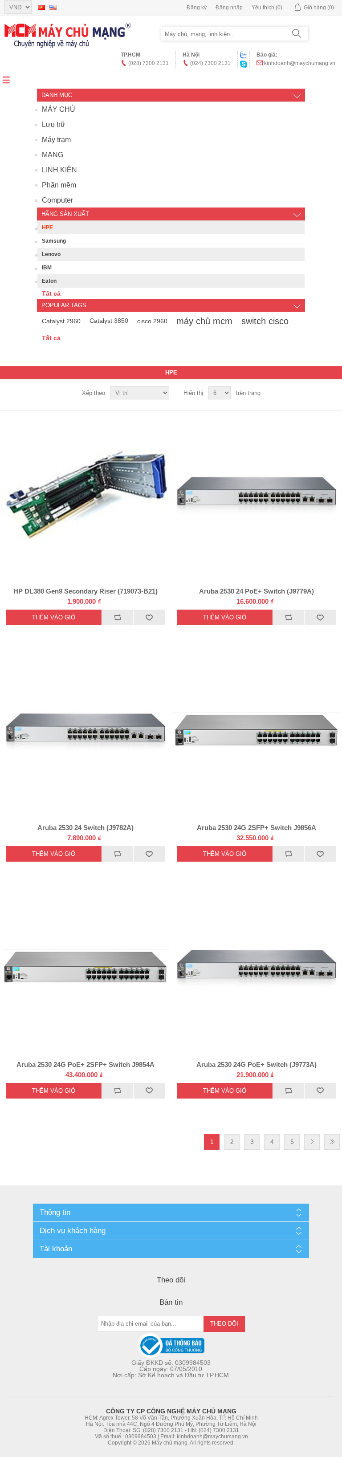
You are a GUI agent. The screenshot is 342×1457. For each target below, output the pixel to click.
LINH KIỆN (59, 170)
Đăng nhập (229, 7)
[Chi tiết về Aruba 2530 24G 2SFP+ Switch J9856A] (256, 731)
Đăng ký (197, 7)
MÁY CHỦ (58, 109)
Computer (57, 200)
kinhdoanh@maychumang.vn (299, 63)
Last (332, 1142)
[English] (53, 7)
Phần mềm (59, 185)
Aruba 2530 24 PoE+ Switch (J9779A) (256, 591)
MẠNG (52, 155)
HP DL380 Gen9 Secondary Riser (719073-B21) (85, 591)
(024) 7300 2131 (210, 63)
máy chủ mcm (204, 321)
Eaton (49, 281)
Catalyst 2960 (61, 321)
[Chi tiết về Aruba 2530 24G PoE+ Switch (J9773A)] (256, 967)
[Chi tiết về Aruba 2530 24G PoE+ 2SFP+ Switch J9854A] (85, 967)
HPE (47, 227)
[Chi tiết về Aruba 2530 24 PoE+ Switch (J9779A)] (256, 494)
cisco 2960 (152, 321)
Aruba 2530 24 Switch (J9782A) (85, 827)
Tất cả (51, 293)
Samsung (54, 241)
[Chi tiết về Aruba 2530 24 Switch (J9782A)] (85, 731)
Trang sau (312, 1142)
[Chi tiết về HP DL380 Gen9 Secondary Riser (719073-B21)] (85, 494)
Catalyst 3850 (109, 320)
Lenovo (51, 254)
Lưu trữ (53, 124)
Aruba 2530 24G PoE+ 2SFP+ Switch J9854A (85, 1064)
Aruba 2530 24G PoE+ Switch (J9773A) (256, 1064)
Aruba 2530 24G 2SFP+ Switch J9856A (256, 827)
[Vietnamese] (41, 7)
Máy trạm (56, 139)
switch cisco (265, 321)
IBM (47, 268)
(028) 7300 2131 (148, 63)
